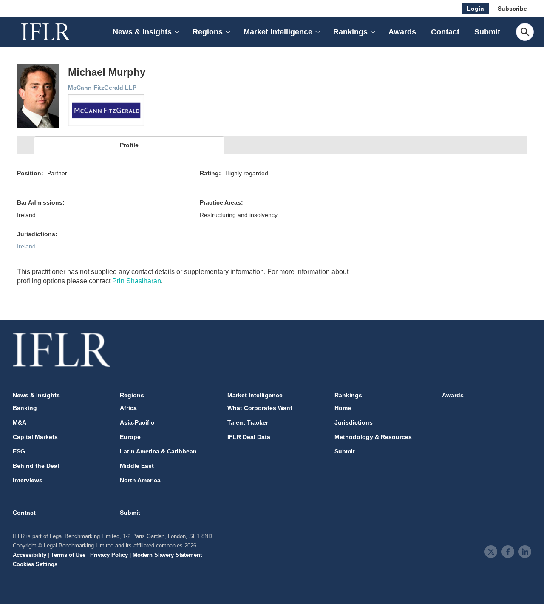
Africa (128, 408)
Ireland (26, 246)
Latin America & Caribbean (158, 451)
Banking (25, 408)
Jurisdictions (353, 422)
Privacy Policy (109, 555)
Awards (402, 32)
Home (342, 408)
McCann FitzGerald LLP (102, 87)
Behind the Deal (36, 466)
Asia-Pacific (137, 422)
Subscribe (512, 8)
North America (140, 480)
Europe (130, 437)
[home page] (55, 31)
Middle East (137, 466)
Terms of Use (68, 555)
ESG (19, 451)
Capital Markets (35, 437)
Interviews (27, 480)
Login (475, 8)
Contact (445, 32)
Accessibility (29, 555)
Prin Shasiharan (136, 281)
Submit (487, 32)
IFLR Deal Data (248, 437)
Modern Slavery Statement (167, 555)
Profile (129, 145)
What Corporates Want (259, 408)
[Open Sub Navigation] (176, 32)
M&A (19, 422)
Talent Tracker (247, 422)
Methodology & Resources (373, 437)
